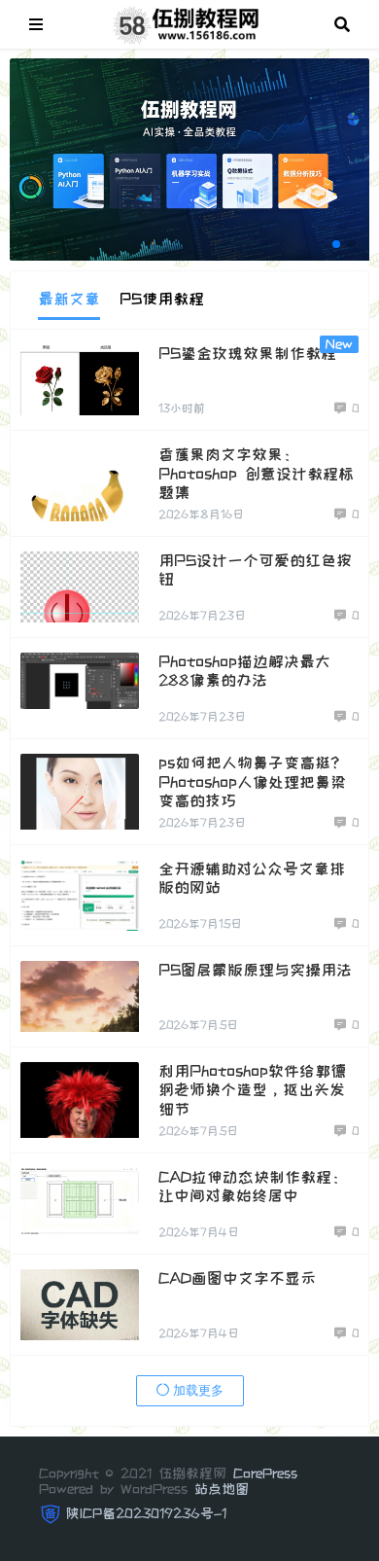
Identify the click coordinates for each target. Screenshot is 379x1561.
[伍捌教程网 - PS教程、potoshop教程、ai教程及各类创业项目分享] (188, 22)
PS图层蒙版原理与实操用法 (255, 969)
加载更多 (196, 1390)
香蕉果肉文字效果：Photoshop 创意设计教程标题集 (256, 472)
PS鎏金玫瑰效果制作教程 (247, 353)
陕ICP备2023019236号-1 (146, 1513)
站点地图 (221, 1489)
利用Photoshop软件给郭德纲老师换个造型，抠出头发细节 (252, 1089)
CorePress (265, 1473)
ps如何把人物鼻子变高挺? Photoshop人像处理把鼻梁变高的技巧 (252, 781)
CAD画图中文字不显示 (237, 1278)
